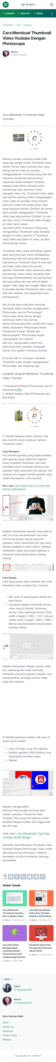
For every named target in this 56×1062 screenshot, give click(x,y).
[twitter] (17, 876)
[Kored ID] (28, 4)
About (5, 1022)
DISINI (18, 389)
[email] (42, 876)
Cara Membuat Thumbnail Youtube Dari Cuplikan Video (13, 913)
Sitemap (6, 1039)
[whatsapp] (23, 876)
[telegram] (30, 876)
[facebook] (11, 876)
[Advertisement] (28, 82)
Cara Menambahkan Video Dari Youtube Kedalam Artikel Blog (40, 913)
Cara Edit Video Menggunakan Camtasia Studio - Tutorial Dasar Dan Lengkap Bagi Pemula (13, 950)
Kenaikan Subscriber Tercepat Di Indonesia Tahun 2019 (40, 947)
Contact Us (8, 1026)
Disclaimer (7, 1031)
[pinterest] (36, 876)
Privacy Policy (9, 1035)
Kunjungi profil (23, 989)
